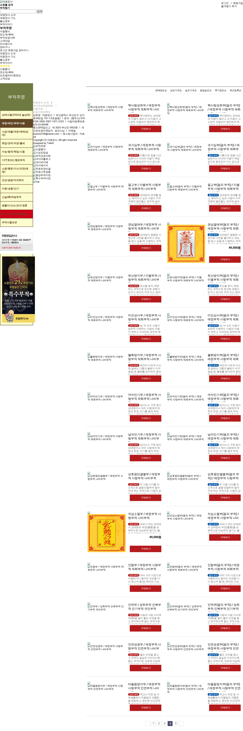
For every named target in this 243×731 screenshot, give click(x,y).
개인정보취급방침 (43, 105)
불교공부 (5, 21)
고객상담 (5, 40)
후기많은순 (220, 90)
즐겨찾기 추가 (229, 6)
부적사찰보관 (9, 222)
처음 (147, 723)
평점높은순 (206, 90)
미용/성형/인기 (10, 188)
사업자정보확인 (41, 112)
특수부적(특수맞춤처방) (15, 213)
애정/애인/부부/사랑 (13, 123)
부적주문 (6, 28)
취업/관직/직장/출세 (13, 143)
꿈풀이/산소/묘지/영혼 (14, 205)
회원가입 (238, 3)
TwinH (50, 143)
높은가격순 (191, 90)
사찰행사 (5, 31)
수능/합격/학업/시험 (13, 151)
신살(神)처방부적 (11, 197)
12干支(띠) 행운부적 (13, 160)
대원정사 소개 (8, 14)
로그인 (225, 3)
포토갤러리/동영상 (10, 75)
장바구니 (24, 50)
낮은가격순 (176, 90)
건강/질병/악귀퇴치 (13, 180)
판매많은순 (161, 90)
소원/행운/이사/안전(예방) (15, 170)
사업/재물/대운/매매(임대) (15, 133)
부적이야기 (6, 24)
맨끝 (181, 723)
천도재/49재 (7, 34)
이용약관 (38, 108)
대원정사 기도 (8, 18)
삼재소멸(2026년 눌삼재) (16, 114)
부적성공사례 (7, 37)
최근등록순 (235, 90)
